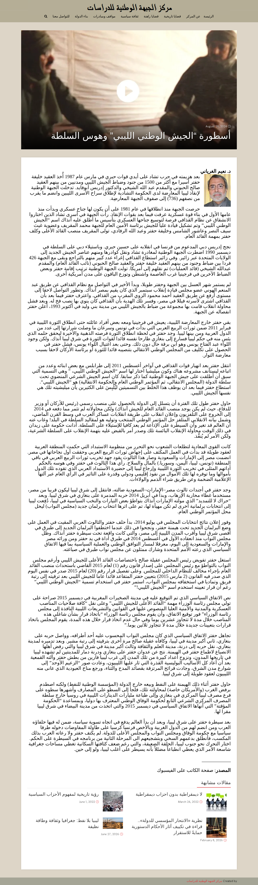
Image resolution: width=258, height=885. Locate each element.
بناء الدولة (81, 16)
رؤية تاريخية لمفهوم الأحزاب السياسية (63, 794)
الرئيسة (209, 16)
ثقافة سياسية (129, 16)
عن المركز (193, 16)
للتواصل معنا (61, 16)
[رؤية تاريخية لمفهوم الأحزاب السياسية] (113, 801)
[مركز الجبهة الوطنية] (129, 7)
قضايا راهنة (151, 16)
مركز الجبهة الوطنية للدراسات (204, 881)
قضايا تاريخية (172, 16)
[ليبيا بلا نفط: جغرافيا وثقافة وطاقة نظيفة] (113, 823)
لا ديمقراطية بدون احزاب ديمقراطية (169, 794)
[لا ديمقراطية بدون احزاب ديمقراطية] (216, 801)
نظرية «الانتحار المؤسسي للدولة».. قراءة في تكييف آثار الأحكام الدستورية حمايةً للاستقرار (167, 826)
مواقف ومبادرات (104, 16)
